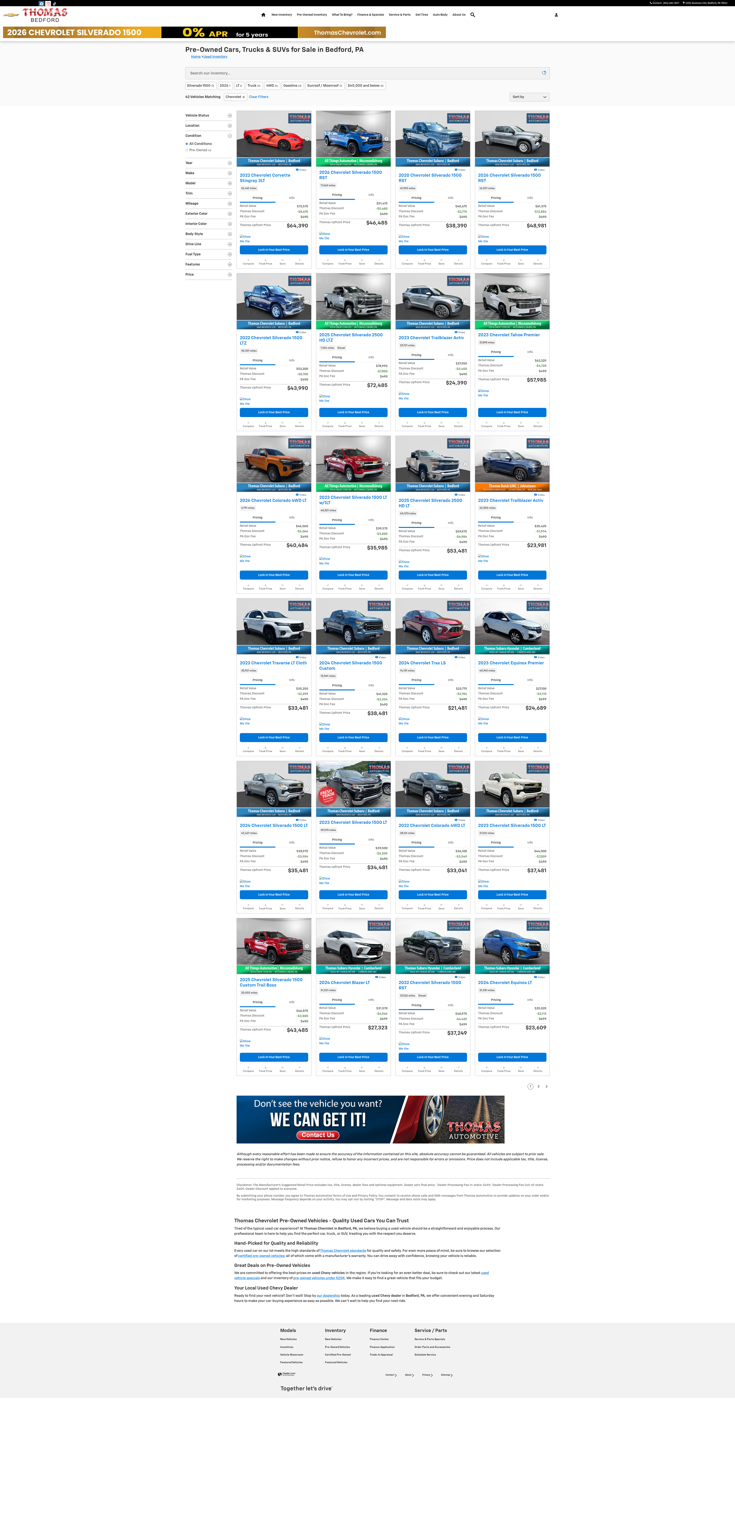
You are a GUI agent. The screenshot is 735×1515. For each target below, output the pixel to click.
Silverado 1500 (200, 85)
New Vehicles (288, 1394)
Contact (389, 1430)
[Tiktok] (54, 4)
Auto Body (440, 14)
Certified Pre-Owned (338, 1410)
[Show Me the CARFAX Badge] (247, 249)
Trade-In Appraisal (381, 1410)
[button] (274, 199)
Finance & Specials (370, 14)
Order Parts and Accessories (433, 1402)
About (408, 1430)
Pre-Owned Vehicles (337, 1402)
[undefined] (393, 1175)
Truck (254, 85)
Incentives (287, 1402)
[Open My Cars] (555, 15)
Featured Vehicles (291, 1417)
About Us (459, 14)
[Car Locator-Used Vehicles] (371, 1175)
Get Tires (422, 14)
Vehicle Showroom (292, 1410)
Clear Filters (258, 97)
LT (239, 85)
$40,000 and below (365, 85)
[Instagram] (48, 4)
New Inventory (282, 14)
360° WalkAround (264, 174)
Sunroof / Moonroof (324, 85)
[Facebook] (41, 4)
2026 (225, 85)
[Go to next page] (547, 1142)
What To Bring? (342, 14)
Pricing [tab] (257, 208)
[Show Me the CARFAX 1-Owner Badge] (326, 242)
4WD (272, 85)
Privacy (426, 1430)
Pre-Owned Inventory (312, 14)
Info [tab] (292, 208)
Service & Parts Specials (430, 1394)
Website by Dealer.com (286, 1430)
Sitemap (445, 1430)
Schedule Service (426, 1410)
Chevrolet (233, 97)
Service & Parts (400, 14)
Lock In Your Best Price (274, 260)
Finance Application (382, 1402)
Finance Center (380, 1394)
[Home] (11, 15)
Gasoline (292, 85)
